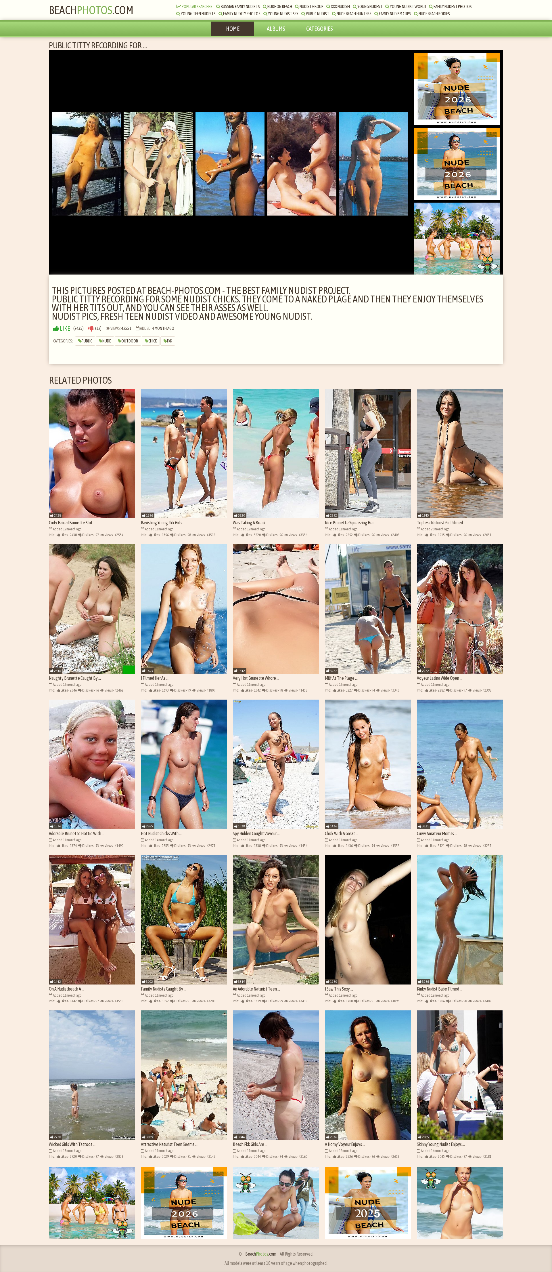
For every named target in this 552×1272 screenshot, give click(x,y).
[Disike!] (91, 328)
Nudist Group (311, 6)
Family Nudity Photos (241, 13)
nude (106, 341)
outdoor (129, 341)
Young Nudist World (407, 6)
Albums (276, 28)
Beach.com (91, 9)
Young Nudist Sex (282, 13)
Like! (65, 328)
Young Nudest (369, 6)
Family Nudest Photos (452, 6)
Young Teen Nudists (198, 13)
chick (152, 341)
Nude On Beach (279, 6)
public (87, 341)
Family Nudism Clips (394, 13)
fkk (169, 341)
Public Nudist (317, 13)
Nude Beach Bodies (434, 13)
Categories (319, 28)
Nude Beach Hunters (353, 13)
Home (232, 28)
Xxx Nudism (340, 6)
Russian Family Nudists (240, 6)
